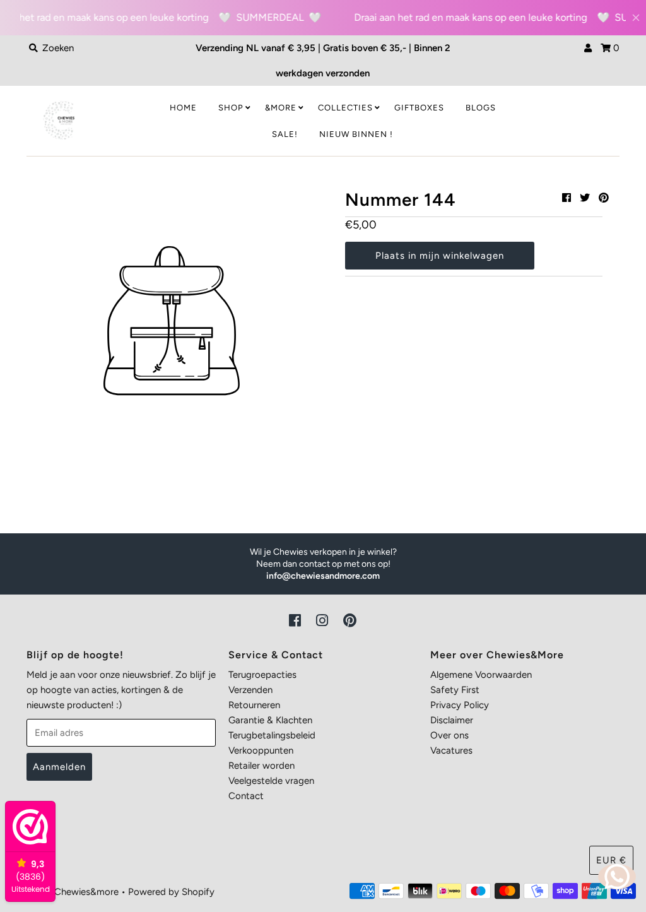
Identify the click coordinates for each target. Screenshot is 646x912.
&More (281, 107)
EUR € (611, 860)
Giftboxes (419, 107)
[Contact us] (617, 876)
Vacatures (451, 750)
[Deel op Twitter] (585, 198)
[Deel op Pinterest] (604, 198)
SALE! (285, 134)
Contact (246, 796)
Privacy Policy (459, 705)
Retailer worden (261, 765)
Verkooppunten (260, 750)
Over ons (449, 735)
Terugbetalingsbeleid (271, 735)
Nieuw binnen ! (356, 134)
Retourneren (254, 705)
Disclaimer (451, 720)
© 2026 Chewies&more (69, 891)
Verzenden (250, 690)
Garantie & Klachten (270, 720)
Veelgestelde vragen (271, 780)
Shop (231, 107)
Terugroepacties (262, 674)
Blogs (481, 107)
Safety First (454, 690)
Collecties (345, 107)
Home (183, 107)
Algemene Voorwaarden (481, 674)
